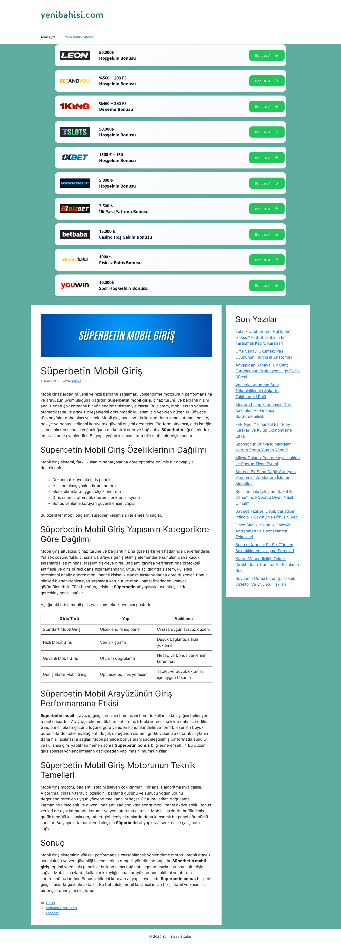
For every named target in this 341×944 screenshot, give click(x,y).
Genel (50, 903)
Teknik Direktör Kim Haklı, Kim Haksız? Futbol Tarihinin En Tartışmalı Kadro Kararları (263, 337)
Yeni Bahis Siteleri (80, 37)
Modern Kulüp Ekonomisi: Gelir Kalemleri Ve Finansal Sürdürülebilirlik (263, 410)
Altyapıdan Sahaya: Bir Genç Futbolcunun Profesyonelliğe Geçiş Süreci (267, 371)
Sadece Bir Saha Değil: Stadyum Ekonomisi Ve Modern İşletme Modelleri (265, 477)
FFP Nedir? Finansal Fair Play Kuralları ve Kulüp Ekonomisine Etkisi (263, 430)
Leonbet (52, 913)
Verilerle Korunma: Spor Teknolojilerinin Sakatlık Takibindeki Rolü (257, 391)
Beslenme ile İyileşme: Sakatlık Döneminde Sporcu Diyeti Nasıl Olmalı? (264, 497)
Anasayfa (48, 37)
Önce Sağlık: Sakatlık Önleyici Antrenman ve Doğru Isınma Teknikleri (262, 531)
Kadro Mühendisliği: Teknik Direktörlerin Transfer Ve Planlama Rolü (267, 564)
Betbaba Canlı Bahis (61, 908)
